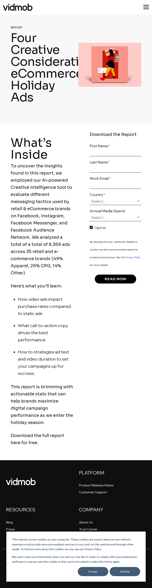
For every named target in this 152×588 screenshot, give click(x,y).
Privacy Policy (132, 257)
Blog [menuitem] (9, 522)
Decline (125, 571)
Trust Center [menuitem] (88, 529)
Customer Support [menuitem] (93, 492)
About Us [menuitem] (86, 522)
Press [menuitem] (10, 529)
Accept (93, 571)
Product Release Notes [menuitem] (96, 485)
